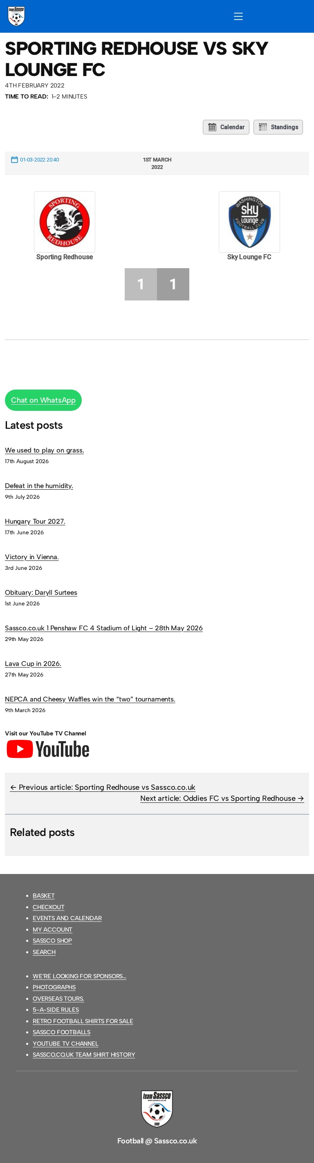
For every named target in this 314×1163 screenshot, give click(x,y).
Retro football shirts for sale (83, 1021)
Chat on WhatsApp (43, 400)
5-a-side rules (55, 1009)
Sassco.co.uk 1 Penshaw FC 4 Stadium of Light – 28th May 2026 (104, 628)
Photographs (54, 987)
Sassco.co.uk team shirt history (84, 1054)
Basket (44, 895)
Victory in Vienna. (32, 557)
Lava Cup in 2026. (33, 663)
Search (44, 952)
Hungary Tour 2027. (35, 521)
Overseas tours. (58, 998)
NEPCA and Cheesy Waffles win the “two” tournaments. (90, 699)
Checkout (49, 907)
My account (52, 929)
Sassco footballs (61, 1032)
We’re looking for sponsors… (79, 976)
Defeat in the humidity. (39, 486)
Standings (284, 127)
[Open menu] (238, 16)
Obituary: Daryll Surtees (41, 592)
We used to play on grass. (44, 450)
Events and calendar (67, 918)
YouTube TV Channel (66, 1043)
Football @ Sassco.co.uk (157, 1140)
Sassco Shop (52, 940)
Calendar (232, 127)
